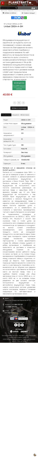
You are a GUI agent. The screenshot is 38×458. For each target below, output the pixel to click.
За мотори (17, 10)
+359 (17, 304)
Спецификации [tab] (6, 115)
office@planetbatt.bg (11, 312)
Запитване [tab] (25, 115)
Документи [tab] (15, 115)
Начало (10, 10)
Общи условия (21, 341)
